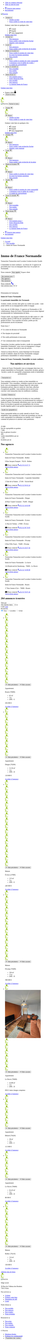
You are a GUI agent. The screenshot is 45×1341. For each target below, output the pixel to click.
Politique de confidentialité (14, 1336)
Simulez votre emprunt (16, 43)
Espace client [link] (25, 272)
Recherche (4, 609)
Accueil (7, 241)
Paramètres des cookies (13, 1338)
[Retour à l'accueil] (4, 14)
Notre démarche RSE (16, 79)
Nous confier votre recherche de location (22, 49)
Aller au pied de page (12, 4)
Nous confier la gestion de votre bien (21, 53)
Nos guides (13, 71)
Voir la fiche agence (11, 467)
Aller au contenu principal (13, 2)
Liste (6, 607)
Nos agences (13, 82)
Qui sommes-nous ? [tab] (8, 276)
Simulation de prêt (11, 1299)
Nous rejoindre (10, 1314)
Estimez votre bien (11, 1297)
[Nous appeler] (12, 284)
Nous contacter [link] (6, 272)
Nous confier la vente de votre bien (20, 22)
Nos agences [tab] (6, 278)
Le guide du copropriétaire (18, 65)
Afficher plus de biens (8, 1272)
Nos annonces (14, 39)
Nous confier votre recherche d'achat (21, 41)
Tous (5, 611)
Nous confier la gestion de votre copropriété (23, 61)
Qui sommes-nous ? (15, 77)
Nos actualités (13, 69)
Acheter (7, 1295)
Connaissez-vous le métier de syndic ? (21, 63)
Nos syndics (9, 1312)
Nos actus (8, 1321)
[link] (10, 92)
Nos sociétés (13, 80)
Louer (7, 1301)
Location (12, 611)
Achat (20, 611)
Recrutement (9, 10)
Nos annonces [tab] (6, 281)
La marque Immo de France (18, 84)
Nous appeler (16, 272)
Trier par (3, 603)
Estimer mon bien (11, 35)
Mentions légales (10, 1334)
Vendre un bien (14, 20)
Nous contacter (10, 1327)
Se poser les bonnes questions (19, 55)
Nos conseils (13, 57)
